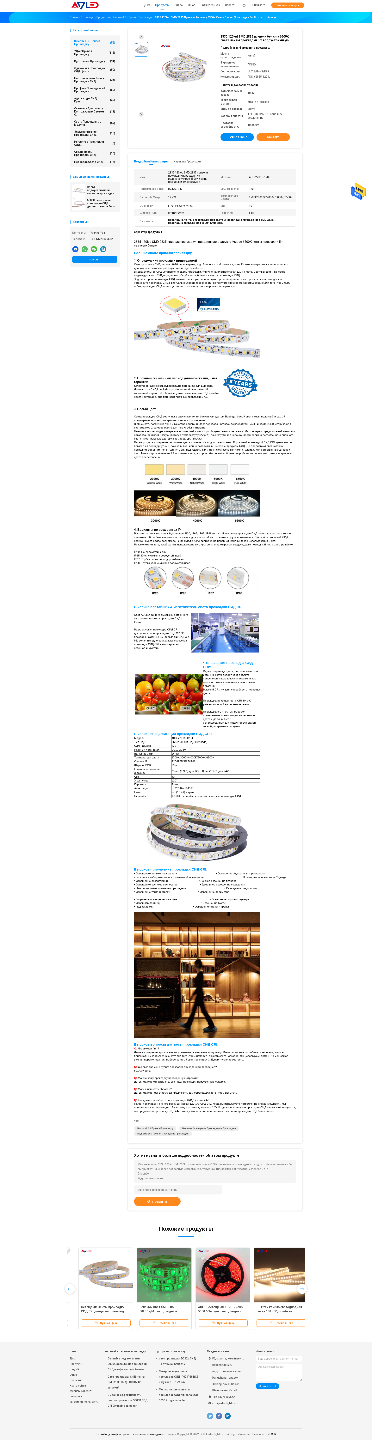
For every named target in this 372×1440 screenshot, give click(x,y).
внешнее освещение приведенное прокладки (209, 1128)
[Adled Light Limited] (85, 5)
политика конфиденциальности (83, 1399)
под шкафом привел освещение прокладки (163, 1133)
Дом (73, 1358)
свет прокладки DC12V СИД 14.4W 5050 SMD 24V (177, 1361)
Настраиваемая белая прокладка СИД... (94, 80)
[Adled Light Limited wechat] (94, 249)
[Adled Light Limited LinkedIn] (228, 1416)
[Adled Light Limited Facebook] (219, 1416)
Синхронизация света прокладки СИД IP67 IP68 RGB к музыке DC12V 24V (179, 1377)
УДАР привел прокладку (94, 53)
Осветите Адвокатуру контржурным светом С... (94, 111)
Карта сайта (78, 1385)
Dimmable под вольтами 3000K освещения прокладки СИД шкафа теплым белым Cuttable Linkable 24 (127, 1364)
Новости (75, 1380)
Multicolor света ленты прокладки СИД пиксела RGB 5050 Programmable (178, 1395)
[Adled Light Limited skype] (103, 249)
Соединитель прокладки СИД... (94, 153)
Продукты (76, 1363)
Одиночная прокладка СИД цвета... (94, 70)
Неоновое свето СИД (94, 161)
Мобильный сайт (81, 1391)
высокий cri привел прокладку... (94, 42)
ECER (273, 1434)
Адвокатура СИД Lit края (94, 100)
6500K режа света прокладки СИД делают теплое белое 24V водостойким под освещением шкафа (102, 203)
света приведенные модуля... (94, 123)
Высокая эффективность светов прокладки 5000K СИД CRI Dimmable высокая (128, 1400)
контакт (95, 259)
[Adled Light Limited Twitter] (210, 1416)
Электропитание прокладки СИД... (94, 133)
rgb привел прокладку (94, 61)
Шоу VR (74, 1369)
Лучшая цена (237, 137)
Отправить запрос (288, 5)
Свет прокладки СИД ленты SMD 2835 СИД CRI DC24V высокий (126, 1382)
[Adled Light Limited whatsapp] (85, 249)
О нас (73, 1374)
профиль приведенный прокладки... (94, 90)
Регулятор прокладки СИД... (94, 143)
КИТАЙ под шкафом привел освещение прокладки (128, 1434)
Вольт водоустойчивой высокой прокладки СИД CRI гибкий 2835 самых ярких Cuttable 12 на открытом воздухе (101, 190)
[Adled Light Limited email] (75, 249)
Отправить (157, 1201)
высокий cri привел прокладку (155, 1128)
